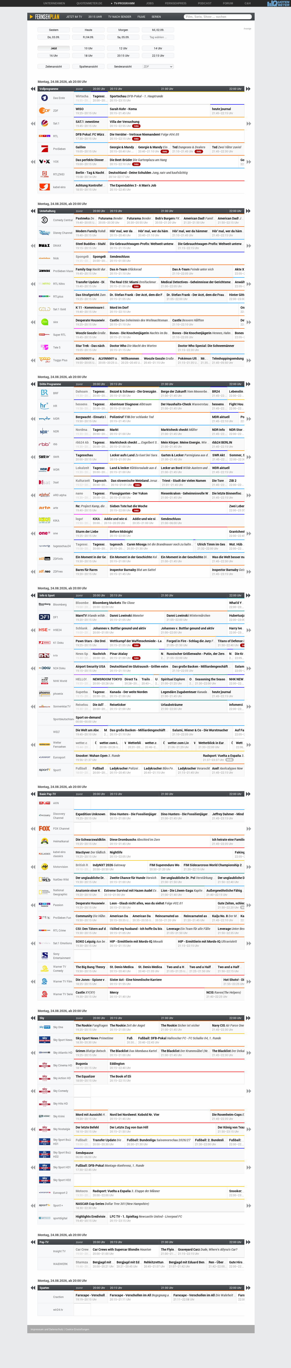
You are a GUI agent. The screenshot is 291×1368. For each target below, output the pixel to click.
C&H (246, 3)
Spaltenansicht (88, 66)
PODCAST (203, 3)
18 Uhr (88, 55)
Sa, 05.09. (123, 37)
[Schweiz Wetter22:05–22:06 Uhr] (233, 744)
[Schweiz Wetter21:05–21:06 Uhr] (165, 744)
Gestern (53, 30)
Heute (88, 30)
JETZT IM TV (74, 16)
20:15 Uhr (123, 55)
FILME (141, 16)
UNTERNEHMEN (52, 3)
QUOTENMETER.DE (87, 3)
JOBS (148, 3)
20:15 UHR (95, 16)
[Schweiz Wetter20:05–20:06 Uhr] (97, 744)
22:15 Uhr (158, 55)
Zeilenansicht (53, 66)
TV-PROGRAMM (123, 3)
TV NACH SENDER (119, 16)
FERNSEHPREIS (174, 3)
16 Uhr (54, 55)
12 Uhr (123, 48)
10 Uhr (88, 48)
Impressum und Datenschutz (47, 1329)
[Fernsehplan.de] (45, 16)
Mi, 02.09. (158, 30)
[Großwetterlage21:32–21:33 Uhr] (196, 744)
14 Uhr (158, 48)
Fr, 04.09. (88, 37)
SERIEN (156, 16)
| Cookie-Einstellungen (76, 1329)
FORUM (226, 3)
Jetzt (54, 48)
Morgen (123, 30)
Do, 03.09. (54, 37)
